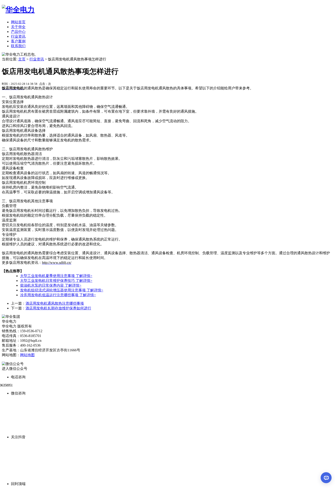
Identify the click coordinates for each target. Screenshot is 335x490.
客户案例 (18, 41)
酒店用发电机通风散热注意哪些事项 (55, 303)
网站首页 (18, 22)
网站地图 (27, 355)
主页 (22, 59)
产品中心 (18, 32)
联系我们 (18, 46)
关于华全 (18, 27)
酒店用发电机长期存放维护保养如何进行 (58, 308)
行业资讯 (18, 36)
